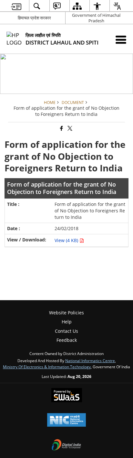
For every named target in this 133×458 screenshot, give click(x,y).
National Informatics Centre (90, 360)
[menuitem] (16, 6)
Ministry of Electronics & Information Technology (47, 366)
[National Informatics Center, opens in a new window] (66, 420)
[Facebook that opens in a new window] (61, 128)
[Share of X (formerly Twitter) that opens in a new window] (69, 128)
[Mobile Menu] (121, 39)
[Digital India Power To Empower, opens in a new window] (66, 445)
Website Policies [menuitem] (66, 313)
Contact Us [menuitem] (66, 331)
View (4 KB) (67, 240)
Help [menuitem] (67, 322)
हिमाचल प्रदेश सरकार (34, 18)
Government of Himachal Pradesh (96, 18)
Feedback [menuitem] (66, 340)
